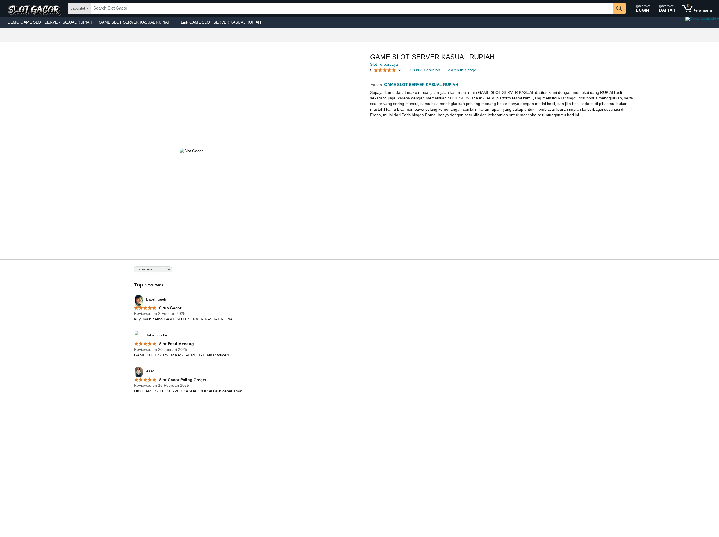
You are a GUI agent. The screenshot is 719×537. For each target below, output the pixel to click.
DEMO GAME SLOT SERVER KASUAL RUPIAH (50, 22)
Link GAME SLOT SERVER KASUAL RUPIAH (221, 22)
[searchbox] (352, 8)
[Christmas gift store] (663, 22)
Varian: (377, 84)
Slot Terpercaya (384, 64)
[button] (386, 70)
